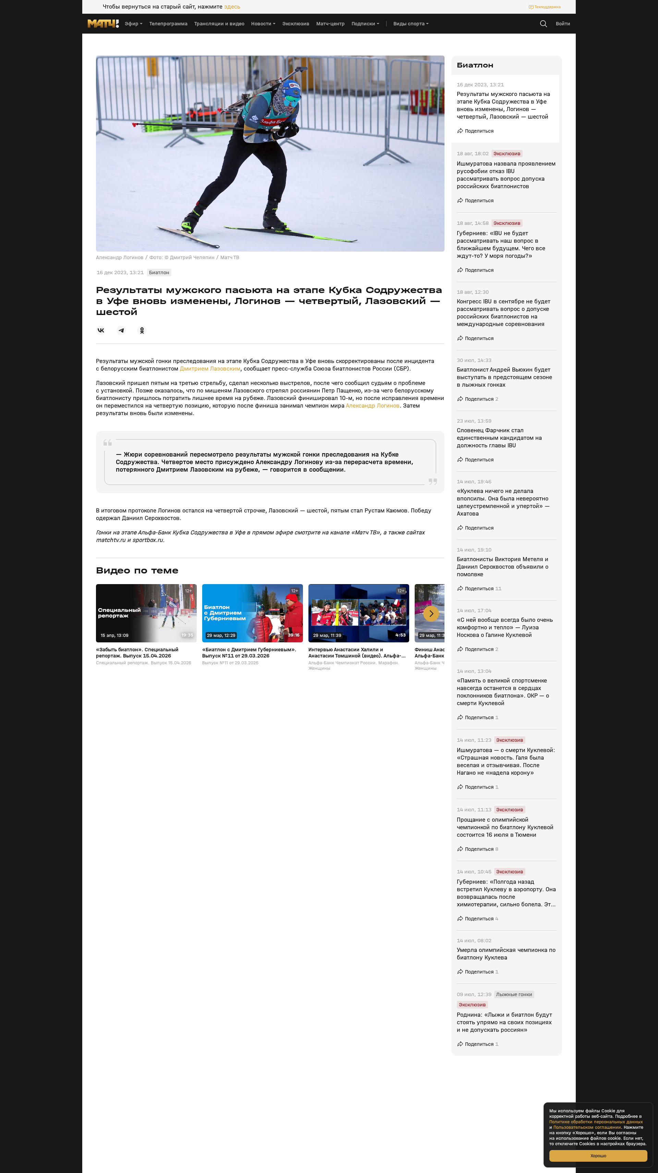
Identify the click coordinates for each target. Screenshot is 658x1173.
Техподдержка (548, 7)
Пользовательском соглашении (587, 1127)
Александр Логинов (373, 405)
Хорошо (598, 1156)
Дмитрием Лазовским (210, 368)
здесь (232, 6)
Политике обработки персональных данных (596, 1122)
